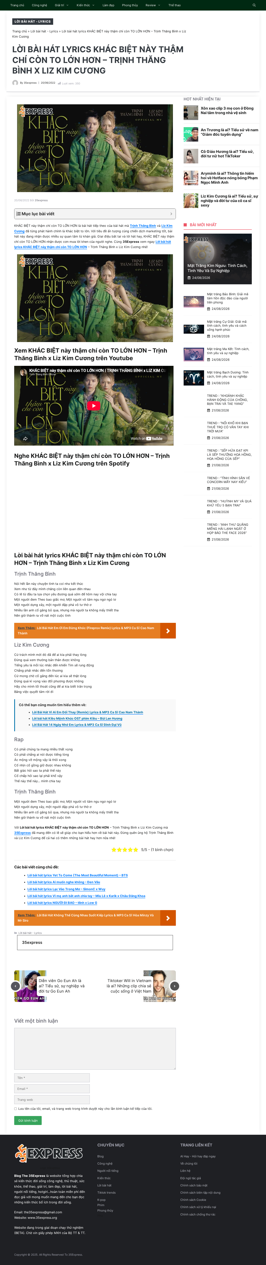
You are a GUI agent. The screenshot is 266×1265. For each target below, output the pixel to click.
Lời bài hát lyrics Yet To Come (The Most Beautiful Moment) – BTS (77, 875)
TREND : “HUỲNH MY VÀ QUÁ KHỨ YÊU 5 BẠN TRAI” (229, 503)
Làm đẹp (108, 5)
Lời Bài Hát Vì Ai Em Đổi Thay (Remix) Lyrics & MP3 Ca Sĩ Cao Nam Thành (87, 712)
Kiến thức (83, 5)
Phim (100, 1205)
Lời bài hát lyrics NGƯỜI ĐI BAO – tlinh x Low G (62, 903)
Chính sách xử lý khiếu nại (198, 1207)
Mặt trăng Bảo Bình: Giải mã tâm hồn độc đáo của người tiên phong (227, 298)
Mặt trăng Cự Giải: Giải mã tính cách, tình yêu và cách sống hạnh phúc (227, 325)
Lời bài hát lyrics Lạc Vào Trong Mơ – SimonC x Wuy (66, 889)
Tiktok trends (106, 1192)
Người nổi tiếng (107, 1171)
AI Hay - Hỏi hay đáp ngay (198, 1156)
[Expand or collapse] (171, 214)
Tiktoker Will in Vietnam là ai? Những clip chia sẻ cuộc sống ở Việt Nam (129, 986)
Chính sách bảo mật (193, 1185)
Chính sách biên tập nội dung (200, 1192)
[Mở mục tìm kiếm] (254, 5)
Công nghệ (39, 5)
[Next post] (175, 986)
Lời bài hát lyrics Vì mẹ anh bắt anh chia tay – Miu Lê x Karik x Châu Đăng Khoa (86, 896)
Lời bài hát (104, 1185)
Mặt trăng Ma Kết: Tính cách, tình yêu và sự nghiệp (228, 351)
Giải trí (59, 5)
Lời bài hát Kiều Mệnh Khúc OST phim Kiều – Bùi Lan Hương (77, 718)
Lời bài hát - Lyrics (33, 21)
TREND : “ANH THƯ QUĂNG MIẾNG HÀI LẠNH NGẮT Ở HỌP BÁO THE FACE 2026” (227, 529)
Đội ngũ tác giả (190, 1178)
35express (30, 82)
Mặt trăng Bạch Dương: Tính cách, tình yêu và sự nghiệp (227, 374)
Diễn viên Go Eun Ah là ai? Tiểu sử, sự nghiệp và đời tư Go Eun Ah (62, 986)
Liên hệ (185, 1171)
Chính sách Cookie (193, 1200)
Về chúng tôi (188, 1163)
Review (151, 5)
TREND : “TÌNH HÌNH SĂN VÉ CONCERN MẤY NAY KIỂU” (228, 480)
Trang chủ (17, 5)
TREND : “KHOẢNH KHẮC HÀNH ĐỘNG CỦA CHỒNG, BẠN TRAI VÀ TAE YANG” (227, 400)
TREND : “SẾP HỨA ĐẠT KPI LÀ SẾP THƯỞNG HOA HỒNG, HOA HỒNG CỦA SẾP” (229, 455)
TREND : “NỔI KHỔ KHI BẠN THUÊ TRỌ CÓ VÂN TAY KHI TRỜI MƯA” (228, 427)
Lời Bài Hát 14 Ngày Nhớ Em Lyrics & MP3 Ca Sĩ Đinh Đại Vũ (77, 725)
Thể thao (174, 5)
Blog (100, 1156)
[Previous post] (15, 986)
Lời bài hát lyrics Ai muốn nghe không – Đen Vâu (63, 882)
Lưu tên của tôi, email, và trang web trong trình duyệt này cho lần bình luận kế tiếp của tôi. (85, 1109)
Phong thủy (130, 5)
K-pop (101, 1200)
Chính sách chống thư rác (197, 1214)
